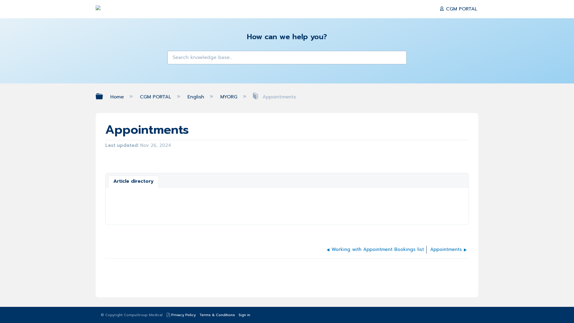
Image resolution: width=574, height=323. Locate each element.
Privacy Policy (183, 315)
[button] (175, 59)
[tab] (133, 182)
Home (118, 96)
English (196, 96)
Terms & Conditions (217, 315)
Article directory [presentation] (133, 181)
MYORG (229, 96)
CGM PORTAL (460, 9)
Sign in (244, 315)
